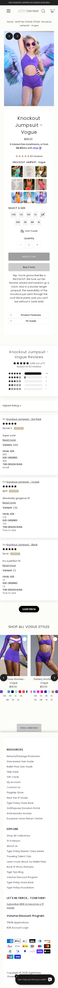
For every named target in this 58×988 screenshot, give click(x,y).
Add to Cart (29, 256)
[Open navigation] (8, 11)
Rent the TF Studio (17, 797)
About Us (12, 846)
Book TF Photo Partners (20, 867)
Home (10, 21)
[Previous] (9, 36)
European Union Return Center (25, 818)
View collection (29, 727)
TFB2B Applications (18, 922)
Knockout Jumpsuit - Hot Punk (23, 419)
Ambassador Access (19, 813)
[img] (9, 423)
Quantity (29, 238)
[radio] (17, 171)
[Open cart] (52, 11)
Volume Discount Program (22, 877)
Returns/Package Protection (23, 756)
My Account (14, 782)
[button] (23, 156)
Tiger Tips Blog (15, 872)
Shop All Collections (18, 835)
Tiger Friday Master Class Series (25, 851)
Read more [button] (9, 440)
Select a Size (16, 208)
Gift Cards (13, 777)
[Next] (17, 36)
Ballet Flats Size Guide (20, 766)
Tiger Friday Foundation (20, 887)
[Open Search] (43, 11)
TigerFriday (34, 972)
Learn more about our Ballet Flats (26, 861)
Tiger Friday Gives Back (20, 803)
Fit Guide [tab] (31, 321)
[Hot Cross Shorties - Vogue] (13, 655)
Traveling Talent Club (19, 856)
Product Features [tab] (31, 315)
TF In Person (13, 840)
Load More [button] (29, 609)
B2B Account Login (18, 927)
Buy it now (29, 267)
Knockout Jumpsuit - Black (22, 544)
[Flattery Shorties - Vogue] (44, 655)
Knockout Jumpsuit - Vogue (22, 481)
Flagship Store (15, 792)
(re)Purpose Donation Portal (23, 808)
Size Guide (31, 231)
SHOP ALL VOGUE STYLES (27, 21)
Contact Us (13, 787)
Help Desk (13, 771)
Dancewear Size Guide (20, 761)
